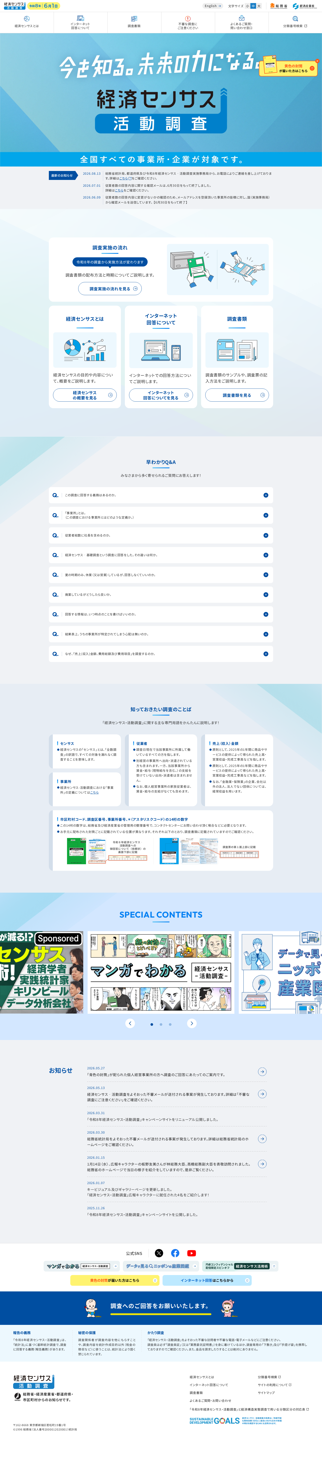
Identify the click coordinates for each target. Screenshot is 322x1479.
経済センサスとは (202, 1377)
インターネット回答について (209, 1385)
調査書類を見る (237, 395)
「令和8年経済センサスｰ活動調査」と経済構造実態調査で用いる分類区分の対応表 (249, 1409)
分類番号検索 (269, 1377)
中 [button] (253, 6)
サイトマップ (266, 1392)
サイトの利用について (275, 1385)
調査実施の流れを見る (110, 288)
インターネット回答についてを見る (161, 395)
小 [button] (247, 6)
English (211, 5)
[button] (151, 1024)
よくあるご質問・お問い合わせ (210, 1400)
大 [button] (258, 6)
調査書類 (196, 1392)
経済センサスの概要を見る (85, 395)
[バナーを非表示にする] (317, 61)
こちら (123, 178)
